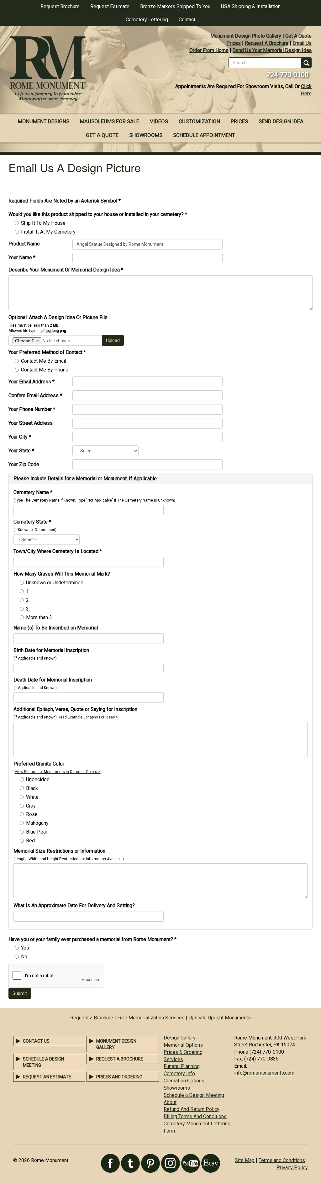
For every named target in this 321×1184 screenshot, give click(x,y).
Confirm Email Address (35, 395)
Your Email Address (31, 382)
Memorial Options (183, 1045)
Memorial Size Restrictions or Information (59, 851)
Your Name (21, 257)
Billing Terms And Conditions (195, 1116)
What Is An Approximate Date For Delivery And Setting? (74, 905)
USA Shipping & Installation (251, 6)
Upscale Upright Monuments (220, 1018)
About (170, 1102)
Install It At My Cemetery (48, 232)
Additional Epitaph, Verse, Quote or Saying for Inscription (75, 709)
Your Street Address (30, 423)
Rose (32, 814)
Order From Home (209, 50)
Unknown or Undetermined (54, 583)
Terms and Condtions (282, 1160)
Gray (31, 806)
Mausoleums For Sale (109, 121)
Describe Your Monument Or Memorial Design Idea (65, 270)
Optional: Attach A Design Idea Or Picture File (58, 317)
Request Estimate (109, 6)
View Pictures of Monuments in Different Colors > (57, 772)
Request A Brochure (266, 43)
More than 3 (39, 617)
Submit (20, 993)
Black (32, 788)
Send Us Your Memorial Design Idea (272, 50)
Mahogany (37, 823)
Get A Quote (298, 36)
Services (173, 1059)
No (24, 957)
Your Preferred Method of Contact (47, 352)
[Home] (80, 69)
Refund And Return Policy (191, 1109)
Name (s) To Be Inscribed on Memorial (55, 628)
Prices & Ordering (183, 1052)
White (32, 797)
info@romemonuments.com (264, 1073)
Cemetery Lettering (147, 20)
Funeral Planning (182, 1066)
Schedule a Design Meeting (194, 1095)
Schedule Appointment (204, 135)
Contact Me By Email (43, 361)
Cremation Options (184, 1081)
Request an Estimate (47, 1076)
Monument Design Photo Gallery (245, 36)
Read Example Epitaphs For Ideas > (88, 717)
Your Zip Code (23, 464)
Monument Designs (43, 121)
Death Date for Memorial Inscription (52, 680)
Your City (19, 437)
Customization (199, 121)
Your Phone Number (31, 409)
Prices (233, 43)
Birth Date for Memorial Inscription (51, 650)
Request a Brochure (91, 1018)
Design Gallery (180, 1038)
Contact (187, 20)
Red (30, 841)
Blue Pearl (37, 832)
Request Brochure (60, 6)
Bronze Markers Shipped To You (175, 6)
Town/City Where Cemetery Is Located (57, 551)
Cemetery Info (179, 1073)
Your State (21, 451)
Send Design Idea (281, 121)
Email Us (302, 43)
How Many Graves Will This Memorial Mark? (61, 574)
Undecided (38, 779)
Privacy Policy (292, 1168)
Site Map (245, 1160)
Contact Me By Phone (44, 370)
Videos (159, 121)
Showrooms (145, 135)
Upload (113, 340)
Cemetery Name (32, 492)
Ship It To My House (43, 223)
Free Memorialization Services (151, 1018)
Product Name (24, 244)
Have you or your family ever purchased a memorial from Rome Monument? (92, 939)
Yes (25, 948)
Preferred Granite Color (38, 764)
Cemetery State (32, 522)
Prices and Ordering (119, 1076)
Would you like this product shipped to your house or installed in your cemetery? (97, 214)
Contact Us (36, 1041)
